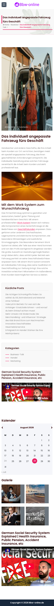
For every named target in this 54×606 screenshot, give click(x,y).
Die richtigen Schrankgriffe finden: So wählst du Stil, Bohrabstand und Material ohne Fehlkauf (25, 297)
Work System (23, 222)
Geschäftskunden (26, 229)
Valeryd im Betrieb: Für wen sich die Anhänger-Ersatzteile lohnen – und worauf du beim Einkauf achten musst (26, 307)
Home (6, 25)
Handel (13, 357)
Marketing (15, 361)
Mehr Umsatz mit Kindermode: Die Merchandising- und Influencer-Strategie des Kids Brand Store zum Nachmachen (25, 317)
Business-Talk (17, 354)
